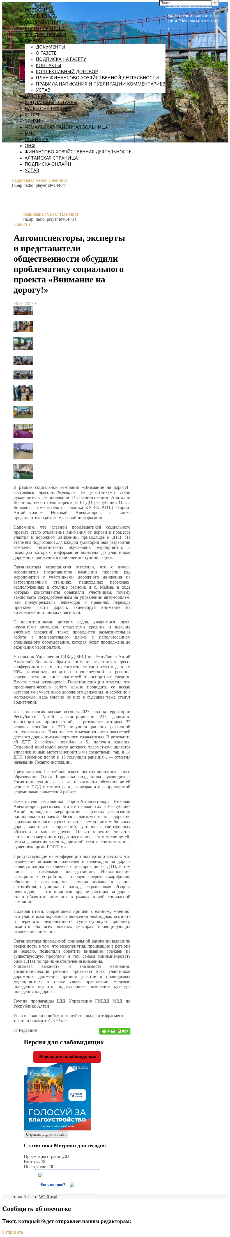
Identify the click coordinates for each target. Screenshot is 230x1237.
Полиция (37, 139)
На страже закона (46, 96)
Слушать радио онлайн (46, 1134)
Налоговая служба (48, 108)
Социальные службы (51, 102)
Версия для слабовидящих (67, 1056)
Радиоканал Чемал (29, 180)
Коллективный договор (67, 71)
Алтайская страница (51, 158)
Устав (43, 90)
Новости (36, 10)
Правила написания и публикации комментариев (100, 84)
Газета (33, 41)
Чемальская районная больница (66, 127)
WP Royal (48, 1196)
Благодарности (45, 28)
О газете (46, 53)
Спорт (32, 115)
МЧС (30, 133)
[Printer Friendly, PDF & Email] (114, 1031)
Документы (50, 47)
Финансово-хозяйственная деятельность (78, 152)
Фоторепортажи (45, 34)
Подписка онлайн (48, 164)
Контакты (48, 65)
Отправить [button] (12, 1232)
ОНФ (30, 145)
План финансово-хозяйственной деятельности (97, 78)
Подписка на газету (61, 59)
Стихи (32, 121)
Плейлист (58, 180)
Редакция (28, 1030)
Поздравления (43, 22)
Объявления (40, 16)
